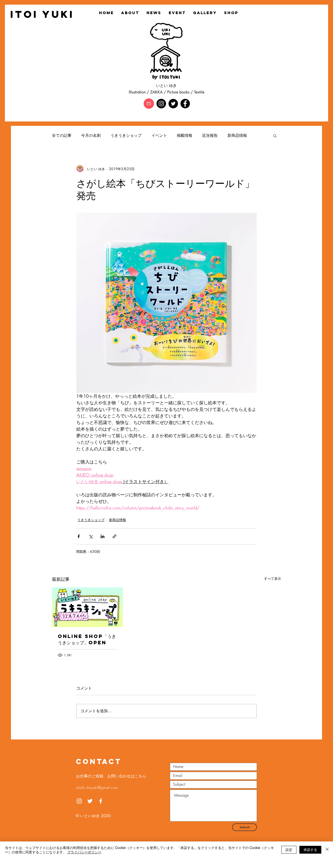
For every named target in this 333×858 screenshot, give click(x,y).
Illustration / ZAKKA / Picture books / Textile (166, 92)
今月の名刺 (91, 135)
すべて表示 (272, 578)
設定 (288, 849)
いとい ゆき (166, 85)
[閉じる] (327, 849)
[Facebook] (185, 103)
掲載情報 (184, 135)
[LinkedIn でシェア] (102, 536)
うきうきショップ (126, 135)
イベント (159, 135)
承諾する (310, 849)
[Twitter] (173, 103)
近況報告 (210, 135)
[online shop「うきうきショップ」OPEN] (87, 607)
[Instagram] (161, 103)
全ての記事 (61, 135)
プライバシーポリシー (84, 851)
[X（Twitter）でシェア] (90, 536)
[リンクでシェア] (114, 536)
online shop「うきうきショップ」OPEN (87, 639)
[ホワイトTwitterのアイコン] (90, 801)
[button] (275, 136)
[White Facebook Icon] (100, 801)
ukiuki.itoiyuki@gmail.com (97, 787)
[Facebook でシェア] (78, 536)
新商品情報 (237, 135)
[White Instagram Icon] (79, 801)
